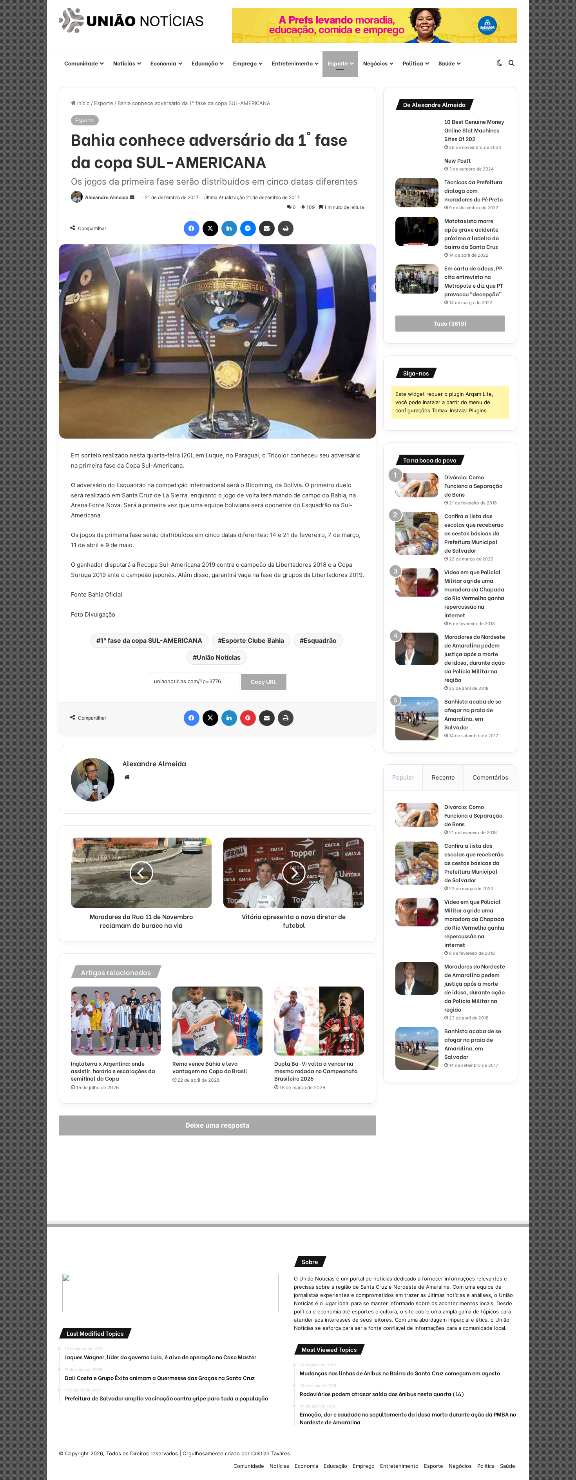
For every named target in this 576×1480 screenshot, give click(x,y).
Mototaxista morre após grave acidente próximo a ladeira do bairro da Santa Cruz (471, 233)
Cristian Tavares (270, 1453)
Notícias (124, 63)
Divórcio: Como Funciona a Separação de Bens (473, 485)
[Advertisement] (450, 1149)
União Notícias (219, 657)
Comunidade (81, 63)
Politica (413, 63)
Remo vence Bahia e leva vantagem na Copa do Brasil (209, 1067)
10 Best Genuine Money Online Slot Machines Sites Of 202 (474, 130)
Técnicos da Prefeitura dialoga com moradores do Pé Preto (473, 190)
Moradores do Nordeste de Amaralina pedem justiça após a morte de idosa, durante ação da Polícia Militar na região (474, 658)
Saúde (446, 63)
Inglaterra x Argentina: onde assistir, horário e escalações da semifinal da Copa (113, 1070)
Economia (163, 63)
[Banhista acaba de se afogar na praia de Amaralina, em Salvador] (416, 718)
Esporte (338, 63)
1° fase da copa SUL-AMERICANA (151, 640)
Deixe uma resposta (217, 1125)
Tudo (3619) (450, 323)
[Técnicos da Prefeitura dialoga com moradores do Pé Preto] (416, 192)
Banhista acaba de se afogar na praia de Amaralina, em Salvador (472, 714)
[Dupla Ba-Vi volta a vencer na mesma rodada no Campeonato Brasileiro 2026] (319, 1021)
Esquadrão (320, 640)
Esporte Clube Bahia (253, 640)
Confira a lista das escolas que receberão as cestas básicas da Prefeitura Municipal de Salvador (474, 532)
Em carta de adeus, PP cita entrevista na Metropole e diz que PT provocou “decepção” (473, 281)
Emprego (245, 63)
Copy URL (264, 681)
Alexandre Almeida (107, 197)
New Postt (457, 160)
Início (83, 103)
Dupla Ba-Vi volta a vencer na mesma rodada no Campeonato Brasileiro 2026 (315, 1070)
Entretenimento (292, 63)
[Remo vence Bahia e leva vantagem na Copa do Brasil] (217, 1021)
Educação (205, 63)
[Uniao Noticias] (131, 21)
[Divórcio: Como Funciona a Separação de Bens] (416, 485)
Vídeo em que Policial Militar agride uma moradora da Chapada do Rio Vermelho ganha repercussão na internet (474, 593)
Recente (443, 777)
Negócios (375, 63)
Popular (403, 777)
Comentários (490, 777)
